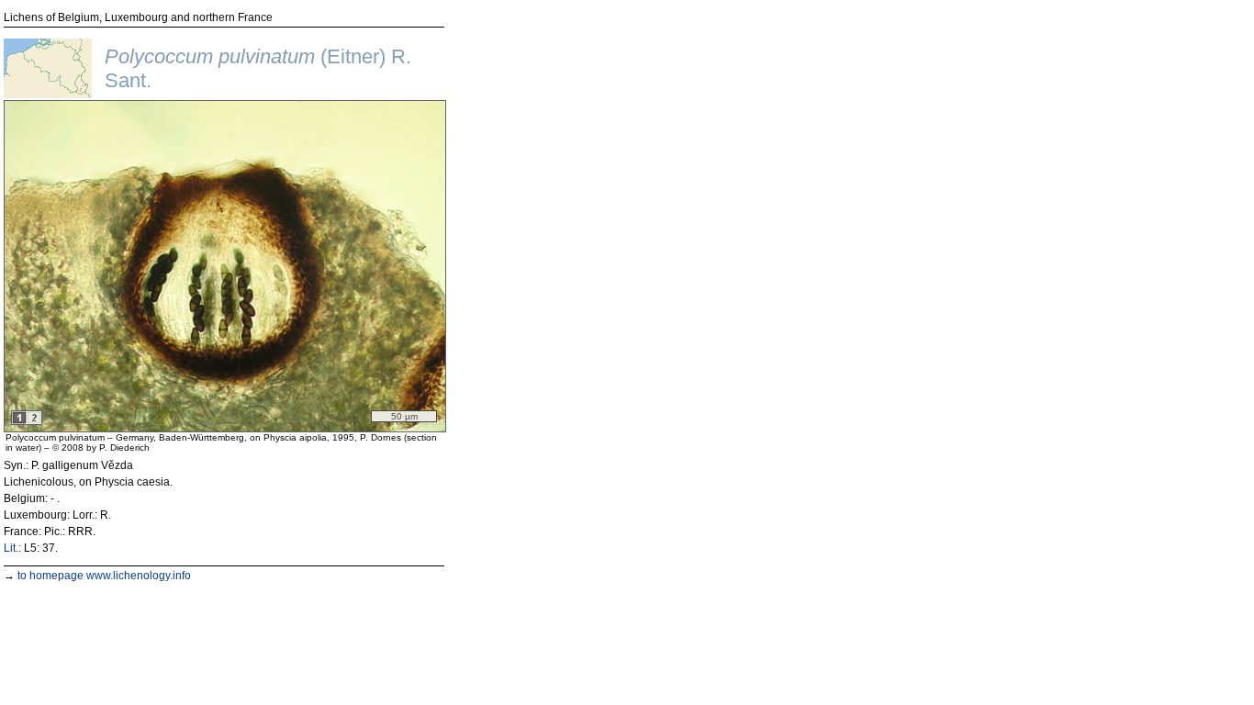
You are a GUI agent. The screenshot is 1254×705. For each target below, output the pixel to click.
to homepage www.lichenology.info (104, 575)
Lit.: (12, 548)
